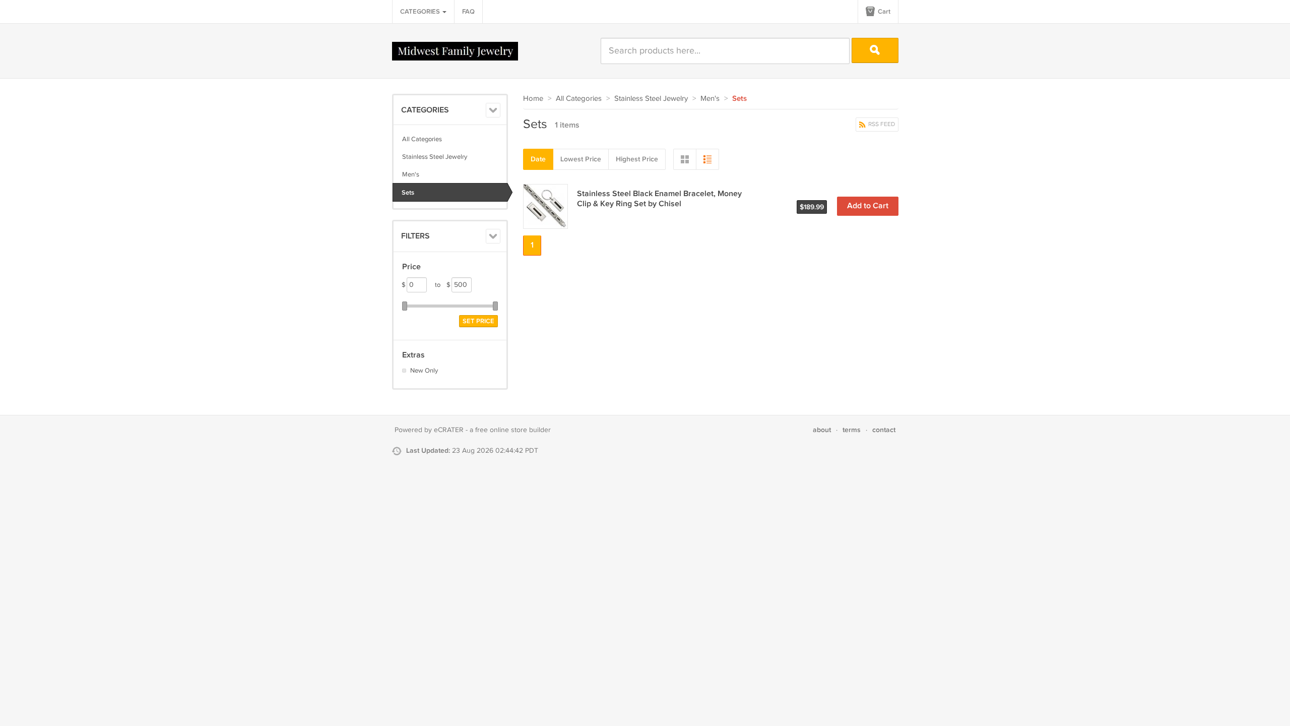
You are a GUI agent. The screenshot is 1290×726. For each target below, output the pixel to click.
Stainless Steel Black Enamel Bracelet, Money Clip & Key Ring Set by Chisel (659, 199)
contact (883, 430)
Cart (883, 12)
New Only (424, 371)
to (442, 285)
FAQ (468, 12)
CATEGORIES (420, 12)
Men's (410, 174)
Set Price (478, 321)
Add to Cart (867, 206)
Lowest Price (580, 159)
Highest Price (637, 159)
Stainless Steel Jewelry (434, 157)
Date (538, 159)
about (822, 430)
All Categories (422, 139)
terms (852, 430)
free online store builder (513, 430)
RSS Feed (881, 124)
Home (533, 98)
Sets (408, 193)
